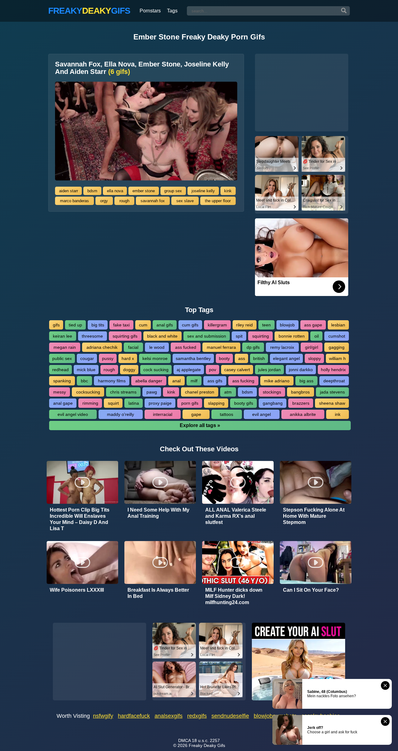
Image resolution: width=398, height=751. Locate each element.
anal (176, 380)
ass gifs (214, 380)
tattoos (226, 414)
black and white (162, 336)
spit (239, 336)
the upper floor (218, 200)
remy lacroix (282, 347)
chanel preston (199, 391)
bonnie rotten (292, 336)
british (259, 358)
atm (228, 391)
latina (133, 403)
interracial (162, 414)
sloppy (314, 358)
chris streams (123, 391)
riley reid (244, 324)
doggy (129, 369)
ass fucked (185, 347)
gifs (56, 324)
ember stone (143, 191)
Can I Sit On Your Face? (311, 590)
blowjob (287, 324)
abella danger (148, 380)
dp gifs (253, 347)
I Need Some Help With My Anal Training (158, 513)
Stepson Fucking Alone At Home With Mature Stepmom (314, 516)
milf (194, 380)
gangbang (273, 403)
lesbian (338, 324)
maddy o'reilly (120, 414)
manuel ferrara (221, 347)
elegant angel (286, 358)
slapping (216, 403)
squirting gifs (125, 336)
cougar (87, 358)
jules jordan (269, 369)
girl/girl (311, 347)
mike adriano (276, 380)
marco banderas (74, 200)
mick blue (86, 369)
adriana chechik (102, 347)
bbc (84, 380)
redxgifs (197, 716)
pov (212, 369)
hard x (128, 358)
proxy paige (160, 403)
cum (143, 324)
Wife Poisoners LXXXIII (77, 590)
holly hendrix (333, 369)
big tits (97, 324)
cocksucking (88, 391)
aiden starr (68, 191)
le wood (156, 347)
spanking (62, 380)
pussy (107, 358)
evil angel (261, 414)
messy (59, 391)
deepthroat (334, 380)
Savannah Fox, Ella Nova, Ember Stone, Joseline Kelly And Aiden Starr (142, 68)
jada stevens (332, 391)
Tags (172, 10)
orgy (104, 200)
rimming (90, 403)
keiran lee (62, 336)
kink (228, 191)
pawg (151, 391)
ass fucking (243, 380)
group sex (173, 191)
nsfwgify (103, 716)
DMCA (184, 740)
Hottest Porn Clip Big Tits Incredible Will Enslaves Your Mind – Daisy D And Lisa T (79, 519)
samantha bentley (193, 358)
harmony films (112, 380)
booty (224, 358)
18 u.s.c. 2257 (206, 740)
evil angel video (73, 414)
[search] (344, 11)
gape (196, 414)
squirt (113, 403)
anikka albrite (303, 414)
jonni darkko (301, 369)
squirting (260, 336)
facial (133, 347)
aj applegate (189, 369)
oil (316, 336)
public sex (62, 358)
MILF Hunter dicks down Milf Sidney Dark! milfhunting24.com (233, 596)
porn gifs (189, 403)
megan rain (64, 347)
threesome (92, 336)
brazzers (300, 403)
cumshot (336, 336)
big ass (306, 380)
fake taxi (121, 324)
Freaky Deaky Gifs (207, 745)
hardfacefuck (134, 716)
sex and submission (206, 336)
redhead (60, 369)
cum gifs (190, 324)
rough (124, 200)
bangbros (300, 391)
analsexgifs (169, 716)
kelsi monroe (155, 358)
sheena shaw (332, 403)
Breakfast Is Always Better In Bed (158, 593)
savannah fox (153, 200)
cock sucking (156, 369)
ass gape (313, 324)
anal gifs (164, 324)
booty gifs (243, 403)
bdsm (92, 191)
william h (337, 358)
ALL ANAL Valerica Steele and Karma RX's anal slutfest (235, 516)
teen (266, 324)
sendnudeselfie (230, 716)
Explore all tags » (200, 425)
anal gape (63, 403)
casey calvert (237, 369)
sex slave (185, 200)
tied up (75, 324)
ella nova (115, 191)
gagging (337, 347)
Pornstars (150, 10)
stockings (272, 391)
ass (241, 358)
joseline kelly (203, 191)
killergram (217, 324)
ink (337, 414)
